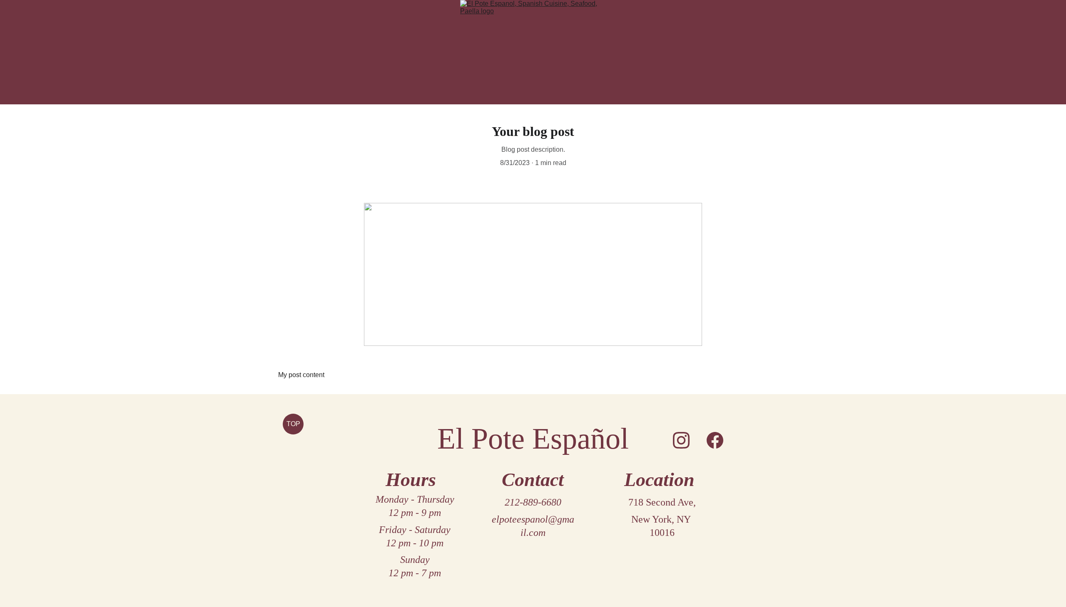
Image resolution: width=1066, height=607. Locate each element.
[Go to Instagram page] (681, 440)
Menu (542, 97)
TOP (293, 423)
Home (525, 97)
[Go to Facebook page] (715, 440)
